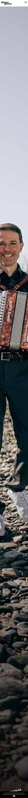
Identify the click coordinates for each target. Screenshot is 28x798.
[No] (26, 794)
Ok (14, 796)
